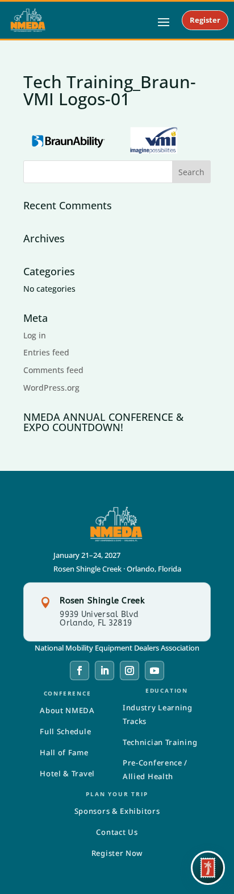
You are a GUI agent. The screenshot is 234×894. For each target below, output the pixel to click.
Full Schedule (65, 731)
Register (205, 20)
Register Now (117, 853)
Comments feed (53, 370)
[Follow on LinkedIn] (104, 670)
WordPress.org (51, 387)
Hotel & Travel (67, 773)
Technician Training (160, 742)
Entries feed (46, 352)
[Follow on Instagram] (129, 670)
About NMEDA (67, 710)
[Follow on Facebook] (79, 670)
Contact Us (116, 832)
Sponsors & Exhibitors (117, 811)
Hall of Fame (64, 752)
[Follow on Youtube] (154, 670)
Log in (34, 335)
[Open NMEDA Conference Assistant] (208, 868)
